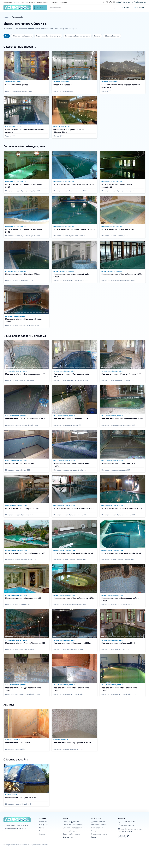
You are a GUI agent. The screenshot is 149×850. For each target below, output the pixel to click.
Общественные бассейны (22, 36)
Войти (126, 7)
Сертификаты (43, 825)
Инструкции (95, 831)
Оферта (41, 828)
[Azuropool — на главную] (17, 7)
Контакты (63, 2)
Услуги (16, 2)
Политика (42, 831)
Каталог (40, 7)
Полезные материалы (99, 834)
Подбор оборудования (71, 822)
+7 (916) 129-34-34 (139, 2)
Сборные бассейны (112, 36)
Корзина (140, 7)
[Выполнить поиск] (114, 7)
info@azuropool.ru (127, 825)
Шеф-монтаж (68, 837)
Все (6, 36)
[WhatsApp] (107, 2)
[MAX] (110, 2)
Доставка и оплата (28, 2)
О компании (7, 2)
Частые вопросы (97, 828)
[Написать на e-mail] (114, 2)
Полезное (54, 2)
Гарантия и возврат (98, 825)
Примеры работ (43, 2)
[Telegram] (103, 2)
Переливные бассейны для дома (48, 36)
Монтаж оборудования (71, 831)
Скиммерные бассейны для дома (77, 36)
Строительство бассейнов (72, 828)
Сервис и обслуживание (71, 834)
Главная (6, 17)
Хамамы (97, 36)
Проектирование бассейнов (73, 825)
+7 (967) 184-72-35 (123, 2)
